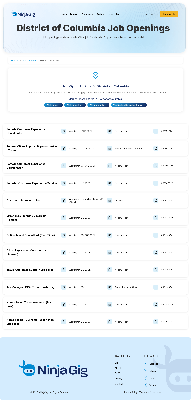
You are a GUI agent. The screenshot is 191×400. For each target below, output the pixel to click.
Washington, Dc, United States (127, 105)
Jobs (110, 14)
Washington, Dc (97, 105)
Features (74, 14)
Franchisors (87, 14)
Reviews (101, 14)
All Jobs (14, 60)
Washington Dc (74, 105)
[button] (95, 131)
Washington (52, 105)
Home (64, 14)
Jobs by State (29, 60)
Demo (119, 14)
